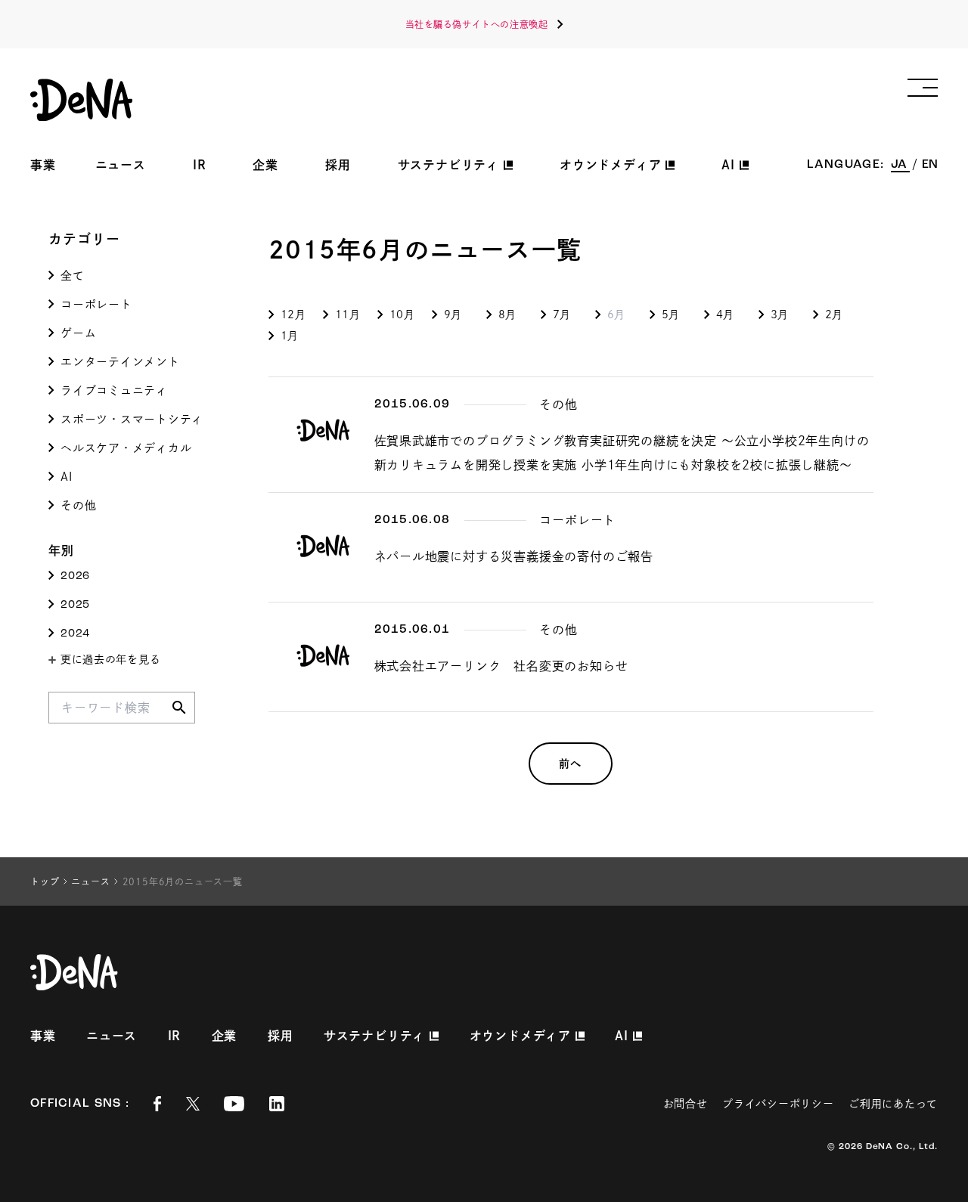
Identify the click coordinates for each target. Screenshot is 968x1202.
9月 (453, 314)
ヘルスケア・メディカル (125, 448)
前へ (570, 763)
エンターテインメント (120, 361)
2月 (834, 314)
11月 (348, 314)
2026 (75, 576)
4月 (725, 314)
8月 (507, 314)
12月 (293, 314)
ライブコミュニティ (114, 390)
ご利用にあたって (893, 1103)
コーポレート (96, 304)
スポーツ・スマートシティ (131, 419)
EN (930, 165)
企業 (265, 165)
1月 (290, 335)
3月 (780, 314)
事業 (43, 165)
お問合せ (685, 1103)
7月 (562, 314)
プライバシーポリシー (777, 1103)
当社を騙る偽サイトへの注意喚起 (476, 24)
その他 (78, 505)
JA (900, 165)
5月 (671, 314)
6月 (616, 314)
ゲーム (78, 333)
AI (66, 476)
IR (199, 165)
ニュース (120, 165)
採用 (338, 165)
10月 (402, 314)
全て (72, 275)
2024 (75, 634)
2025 (75, 605)
